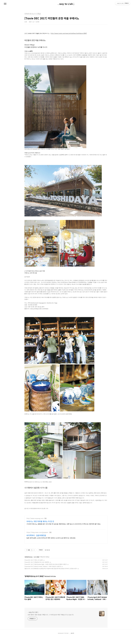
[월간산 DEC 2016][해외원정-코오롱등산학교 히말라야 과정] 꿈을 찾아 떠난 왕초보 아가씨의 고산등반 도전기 (50, 568)
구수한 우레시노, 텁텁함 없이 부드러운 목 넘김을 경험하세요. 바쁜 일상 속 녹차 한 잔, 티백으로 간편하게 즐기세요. (63, 524)
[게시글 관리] (34, 550)
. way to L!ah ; (66, 4)
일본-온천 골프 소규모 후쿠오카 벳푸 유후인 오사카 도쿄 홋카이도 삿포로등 (50, 538)
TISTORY (66, 633)
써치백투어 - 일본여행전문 (36, 535)
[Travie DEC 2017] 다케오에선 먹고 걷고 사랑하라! (36, 562)
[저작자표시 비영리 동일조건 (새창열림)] (47, 550)
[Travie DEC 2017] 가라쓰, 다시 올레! (33, 560)
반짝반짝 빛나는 (28, 557)
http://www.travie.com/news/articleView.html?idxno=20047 (69, 33)
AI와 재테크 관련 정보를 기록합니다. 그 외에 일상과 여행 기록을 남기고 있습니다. (51, 615)
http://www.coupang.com (34, 518)
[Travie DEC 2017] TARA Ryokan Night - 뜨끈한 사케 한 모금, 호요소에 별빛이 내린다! (45, 564)
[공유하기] (32, 550)
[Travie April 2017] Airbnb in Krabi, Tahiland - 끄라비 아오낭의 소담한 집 (42, 566)
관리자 (72, 633)
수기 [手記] (37, 557)
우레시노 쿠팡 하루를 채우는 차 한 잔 (40, 521)
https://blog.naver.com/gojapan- (37, 532)
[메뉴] (5, 4)
